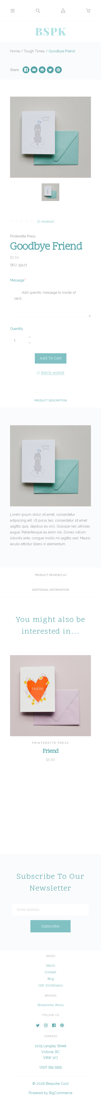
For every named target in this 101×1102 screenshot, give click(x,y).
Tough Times (34, 51)
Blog (50, 979)
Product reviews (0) (50, 575)
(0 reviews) (45, 221)
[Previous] (16, 193)
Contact (50, 972)
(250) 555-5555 (50, 1067)
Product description (50, 400)
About (50, 965)
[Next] (85, 193)
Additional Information (50, 589)
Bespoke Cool (57, 1084)
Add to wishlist (52, 373)
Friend (51, 751)
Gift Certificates (50, 985)
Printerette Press (23, 236)
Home (15, 51)
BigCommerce (60, 1093)
